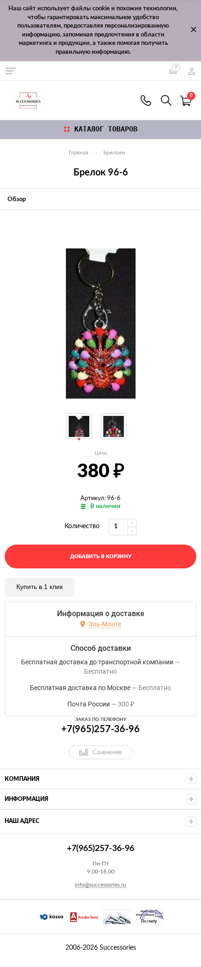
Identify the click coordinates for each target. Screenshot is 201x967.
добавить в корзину (100, 556)
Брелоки (114, 152)
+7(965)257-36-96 (145, 100)
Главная (78, 152)
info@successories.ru (100, 884)
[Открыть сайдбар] (10, 70)
